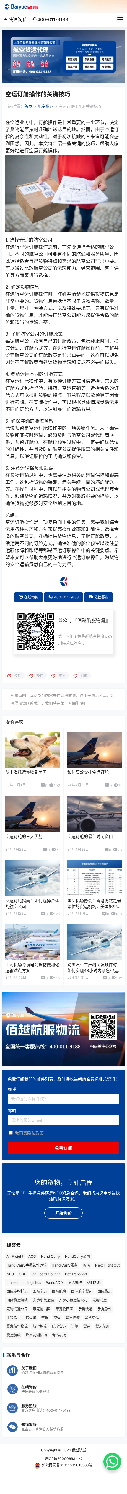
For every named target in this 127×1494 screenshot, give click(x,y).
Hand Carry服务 (65, 1265)
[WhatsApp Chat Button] (112, 1461)
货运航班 (102, 1326)
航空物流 (40, 1326)
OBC (23, 1274)
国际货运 (104, 1291)
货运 (86, 1326)
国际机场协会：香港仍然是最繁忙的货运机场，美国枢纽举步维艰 (94, 906)
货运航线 (13, 1335)
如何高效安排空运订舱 (88, 771)
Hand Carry (50, 1256)
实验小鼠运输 (43, 1300)
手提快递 (85, 1309)
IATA (86, 1265)
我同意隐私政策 (29, 1132)
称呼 (12, 1089)
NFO (10, 1274)
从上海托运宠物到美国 (26, 771)
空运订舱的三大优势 (24, 836)
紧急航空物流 (17, 1326)
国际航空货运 (81, 1291)
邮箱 (12, 1110)
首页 (28, 106)
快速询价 (17, 19)
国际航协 (59, 1291)
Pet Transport (76, 1274)
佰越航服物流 (91, 620)
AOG (32, 1256)
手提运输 (29, 1317)
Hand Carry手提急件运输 (26, 1265)
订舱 (74, 1326)
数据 (44, 1317)
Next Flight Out (107, 1265)
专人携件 (75, 1282)
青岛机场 (59, 1335)
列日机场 (94, 1282)
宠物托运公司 (17, 1309)
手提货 (11, 1317)
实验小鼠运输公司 (73, 1300)
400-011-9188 (66, 597)
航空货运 (45, 106)
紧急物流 (73, 1317)
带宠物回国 (64, 1309)
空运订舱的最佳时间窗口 (90, 836)
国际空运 (40, 1291)
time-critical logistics (23, 1282)
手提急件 (104, 1309)
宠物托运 (99, 1300)
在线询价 (30, 597)
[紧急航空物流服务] (63, 33)
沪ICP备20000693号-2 (63, 1458)
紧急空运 (92, 1317)
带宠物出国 (42, 1309)
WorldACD (54, 1282)
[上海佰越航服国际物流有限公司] (63, 579)
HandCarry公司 (77, 1256)
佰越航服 (78, 1450)
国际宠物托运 (17, 1291)
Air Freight (14, 1256)
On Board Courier (46, 1274)
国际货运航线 (17, 1300)
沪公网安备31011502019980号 (67, 1465)
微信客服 (100, 597)
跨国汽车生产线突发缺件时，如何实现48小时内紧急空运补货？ (94, 970)
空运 (57, 1317)
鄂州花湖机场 (36, 1335)
